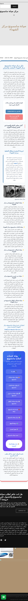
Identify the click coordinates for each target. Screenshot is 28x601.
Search (2, 3)
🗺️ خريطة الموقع (14, 423)
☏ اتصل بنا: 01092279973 (14, 111)
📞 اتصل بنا (14, 371)
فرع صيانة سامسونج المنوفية (21, 57)
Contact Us (22, 510)
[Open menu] (14, 15)
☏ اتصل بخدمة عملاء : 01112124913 (14, 117)
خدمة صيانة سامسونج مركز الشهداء (12, 329)
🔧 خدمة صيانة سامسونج (14, 435)
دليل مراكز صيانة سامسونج (21, 596)
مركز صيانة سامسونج (9, 11)
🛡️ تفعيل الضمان (14, 429)
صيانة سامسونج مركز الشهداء (14, 28)
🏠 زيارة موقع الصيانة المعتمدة (14, 445)
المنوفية (16, 163)
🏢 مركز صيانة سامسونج (14, 417)
